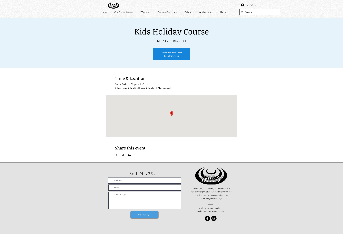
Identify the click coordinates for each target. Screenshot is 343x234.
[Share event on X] (123, 155)
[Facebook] (207, 218)
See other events (171, 55)
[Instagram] (214, 218)
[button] (147, 12)
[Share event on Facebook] (116, 155)
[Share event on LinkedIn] (129, 155)
